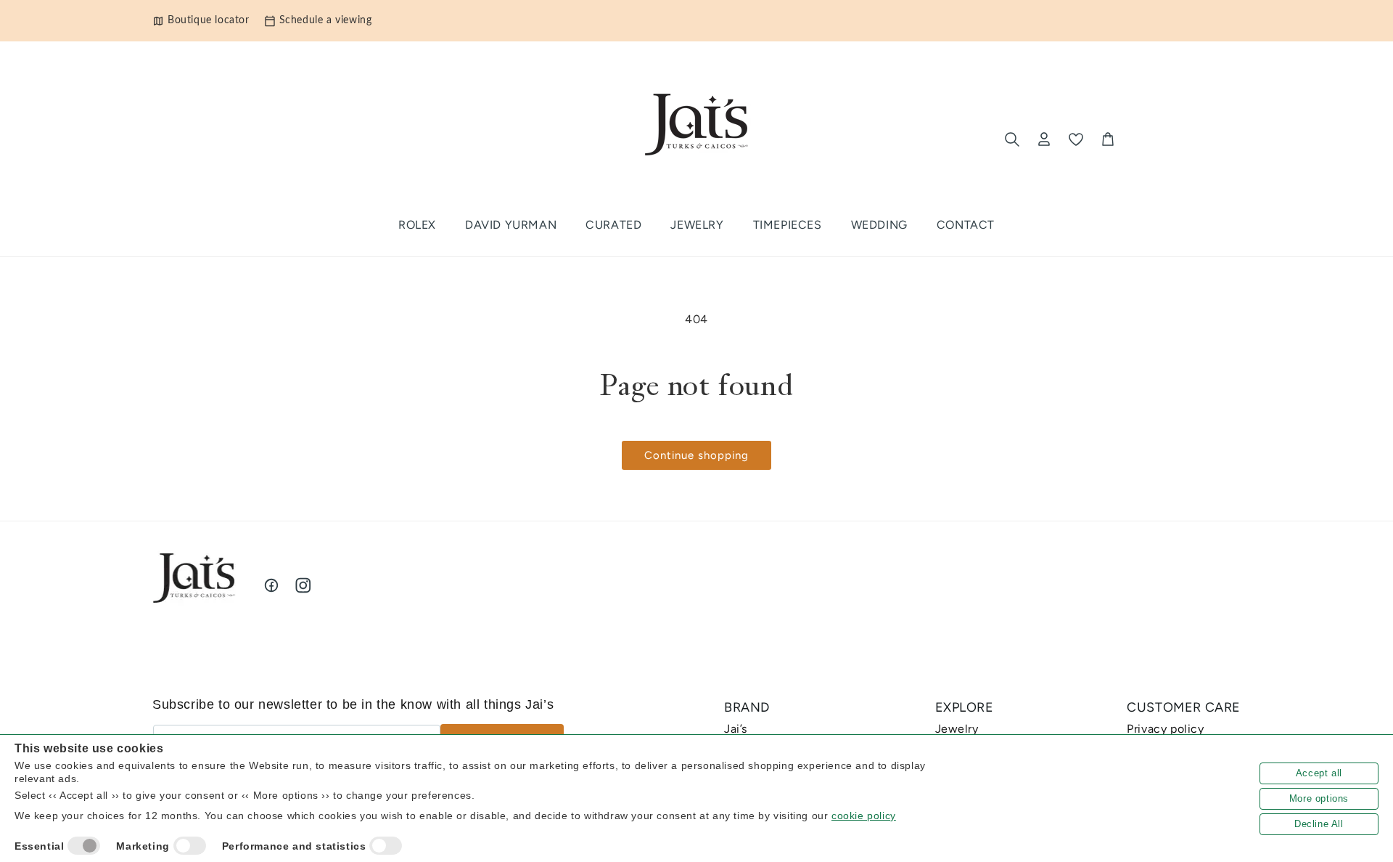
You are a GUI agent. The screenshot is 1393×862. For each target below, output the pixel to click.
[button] (613, 225)
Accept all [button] (1319, 773)
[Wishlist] (1076, 139)
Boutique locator (209, 20)
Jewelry (957, 729)
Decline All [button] (1319, 823)
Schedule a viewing (325, 20)
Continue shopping (696, 455)
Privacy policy (1165, 729)
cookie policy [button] (863, 815)
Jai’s (735, 729)
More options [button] (1319, 798)
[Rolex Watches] (1180, 139)
